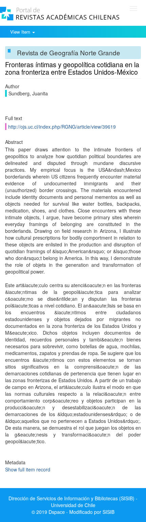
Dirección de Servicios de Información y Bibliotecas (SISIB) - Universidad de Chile (73, 501)
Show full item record (27, 469)
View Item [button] (21, 32)
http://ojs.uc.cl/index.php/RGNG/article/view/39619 (62, 126)
